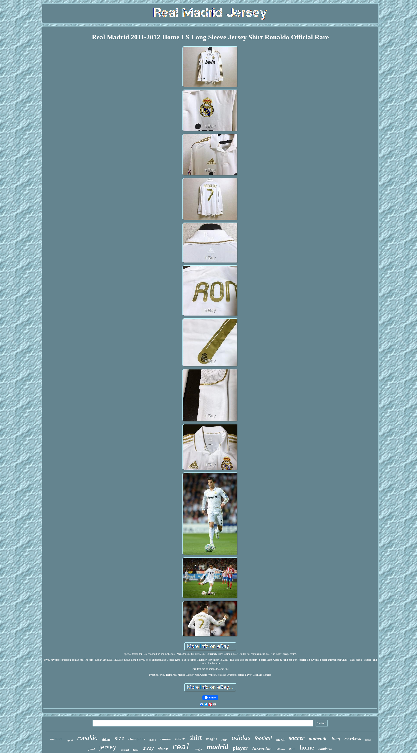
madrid (217, 747)
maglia (211, 739)
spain (224, 739)
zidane (106, 739)
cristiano (352, 738)
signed (70, 740)
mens (368, 739)
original (125, 749)
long (336, 738)
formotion (261, 749)
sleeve (163, 748)
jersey (107, 747)
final (91, 749)
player (240, 748)
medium (56, 739)
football (263, 738)
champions (136, 739)
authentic (318, 738)
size (119, 738)
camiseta (325, 748)
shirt (195, 737)
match (280, 739)
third (292, 749)
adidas (241, 737)
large (135, 749)
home (307, 747)
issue (180, 738)
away (148, 748)
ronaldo (87, 737)
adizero (280, 749)
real (181, 746)
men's (152, 739)
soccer (296, 738)
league (198, 749)
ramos (165, 739)
